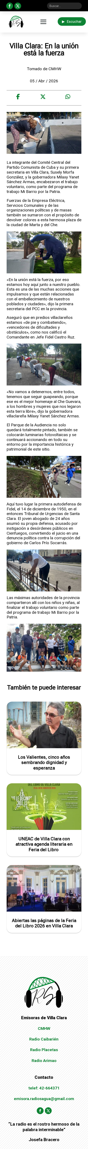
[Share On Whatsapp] (67, 96)
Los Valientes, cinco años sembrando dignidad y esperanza (44, 762)
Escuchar (72, 21)
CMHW (44, 1028)
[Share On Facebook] (18, 96)
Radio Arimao (44, 1060)
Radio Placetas (44, 1049)
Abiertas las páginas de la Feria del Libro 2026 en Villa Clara (44, 923)
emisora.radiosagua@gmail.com (44, 1098)
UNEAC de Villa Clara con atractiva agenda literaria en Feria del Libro (44, 844)
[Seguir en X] (17, 6)
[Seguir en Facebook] (9, 6)
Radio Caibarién (44, 1039)
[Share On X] (43, 96)
